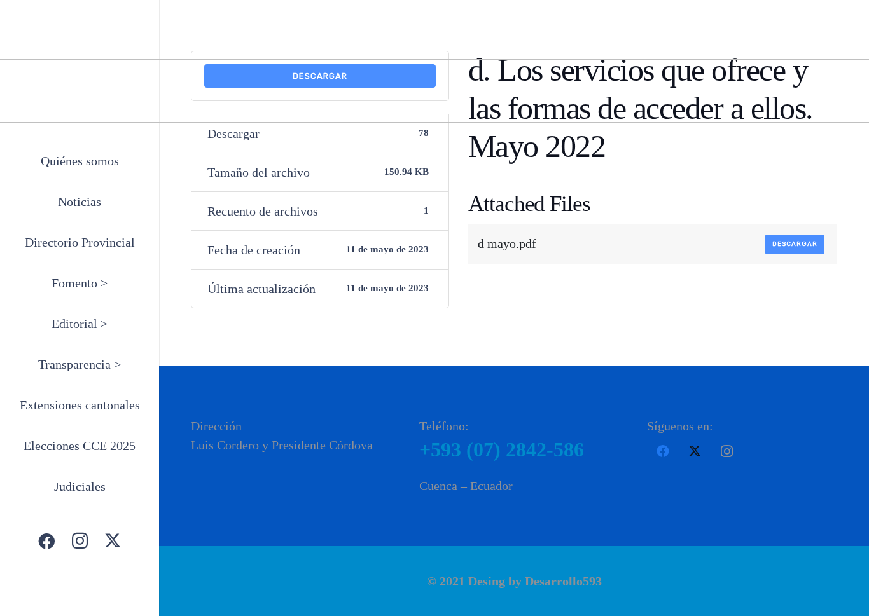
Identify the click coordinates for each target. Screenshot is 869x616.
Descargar (794, 244)
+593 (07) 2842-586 (501, 449)
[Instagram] (79, 541)
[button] (117, 284)
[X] (112, 541)
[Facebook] (46, 541)
